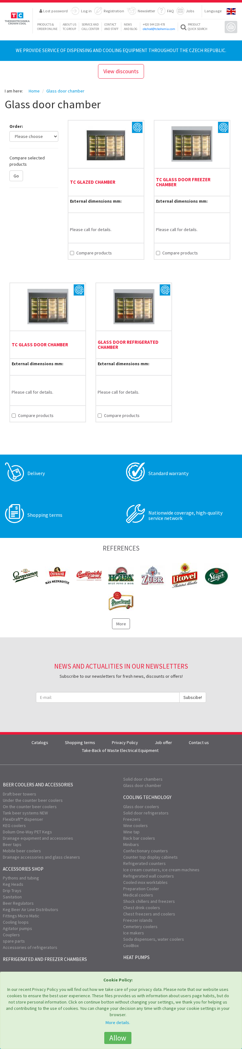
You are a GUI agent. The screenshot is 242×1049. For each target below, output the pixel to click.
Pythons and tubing (21, 878)
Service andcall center (90, 26)
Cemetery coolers (140, 926)
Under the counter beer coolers (33, 800)
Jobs (190, 10)
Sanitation (12, 897)
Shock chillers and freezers (149, 901)
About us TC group (69, 26)
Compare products (94, 253)
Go (16, 176)
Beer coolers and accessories (38, 785)
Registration (114, 10)
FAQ (170, 10)
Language (213, 10)
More (121, 624)
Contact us (199, 742)
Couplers (11, 935)
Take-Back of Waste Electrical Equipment (120, 750)
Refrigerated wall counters (148, 876)
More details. (118, 1022)
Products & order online (47, 26)
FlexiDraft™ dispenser (23, 819)
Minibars (131, 844)
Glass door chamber (142, 785)
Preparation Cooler (141, 888)
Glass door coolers (141, 806)
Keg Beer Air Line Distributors (30, 909)
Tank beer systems (25, 813)
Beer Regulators (18, 903)
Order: (16, 126)
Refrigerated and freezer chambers (45, 959)
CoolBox (131, 945)
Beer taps (12, 844)
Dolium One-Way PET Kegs (27, 832)
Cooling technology (147, 797)
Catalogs (40, 742)
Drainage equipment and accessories (38, 838)
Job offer (163, 742)
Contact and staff (111, 26)
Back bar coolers (139, 838)
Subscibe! (192, 697)
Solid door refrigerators (146, 813)
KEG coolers (14, 825)
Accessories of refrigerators (30, 947)
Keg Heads (13, 884)
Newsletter (146, 10)
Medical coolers (138, 895)
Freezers (132, 819)
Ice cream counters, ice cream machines (161, 870)
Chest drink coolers (141, 907)
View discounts (121, 71)
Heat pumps (136, 957)
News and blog (130, 26)
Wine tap (131, 832)
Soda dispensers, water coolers (153, 939)
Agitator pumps (17, 928)
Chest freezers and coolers (149, 914)
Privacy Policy (125, 742)
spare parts (14, 941)
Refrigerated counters (144, 863)
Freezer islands (138, 920)
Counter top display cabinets (150, 857)
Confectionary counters (145, 851)
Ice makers (133, 933)
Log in (86, 10)
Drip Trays (12, 890)
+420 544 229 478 (154, 24)
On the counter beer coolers (30, 806)
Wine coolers (135, 825)
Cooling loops (16, 922)
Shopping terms (80, 742)
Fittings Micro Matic (21, 916)
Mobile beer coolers (22, 851)
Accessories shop (23, 869)
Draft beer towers (19, 794)
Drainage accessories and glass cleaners (41, 857)
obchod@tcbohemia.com (159, 29)
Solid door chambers (143, 779)
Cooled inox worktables (145, 882)
